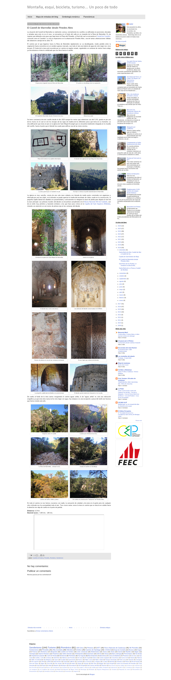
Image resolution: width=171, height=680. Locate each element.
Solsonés (131, 659)
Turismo (52, 647)
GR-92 (99, 654)
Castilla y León (39, 657)
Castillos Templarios (103, 667)
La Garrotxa (88, 661)
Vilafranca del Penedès (68, 657)
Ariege (79, 663)
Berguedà (54, 652)
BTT (98, 648)
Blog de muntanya (124, 363)
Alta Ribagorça (48, 659)
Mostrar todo (139, 420)
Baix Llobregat (116, 654)
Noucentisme (72, 665)
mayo (121, 289)
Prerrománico (128, 654)
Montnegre (83, 669)
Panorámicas (89, 17)
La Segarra (97, 661)
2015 (119, 309)
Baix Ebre (94, 663)
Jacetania (79, 661)
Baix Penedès (33, 667)
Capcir (56, 659)
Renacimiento (136, 669)
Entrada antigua (105, 627)
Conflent (48, 661)
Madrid (59, 669)
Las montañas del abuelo (126, 356)
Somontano (68, 671)
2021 (119, 239)
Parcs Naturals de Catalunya (114, 648)
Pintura (127, 661)
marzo (121, 295)
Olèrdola (70, 650)
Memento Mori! (123, 332)
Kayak (44, 665)
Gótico (79, 650)
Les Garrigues (33, 669)
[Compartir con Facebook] (41, 555)
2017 (119, 304)
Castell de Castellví (103, 36)
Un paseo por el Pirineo (125, 341)
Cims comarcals (82, 652)
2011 (119, 320)
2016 (119, 306)
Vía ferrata (138, 654)
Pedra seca (122, 659)
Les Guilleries (43, 669)
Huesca (80, 659)
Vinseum (104, 665)
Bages (137, 652)
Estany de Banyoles (133, 174)
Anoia (112, 652)
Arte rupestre (35, 661)
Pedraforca (120, 661)
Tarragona (139, 659)
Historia (132, 657)
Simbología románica (71, 17)
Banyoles (41, 667)
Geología (32, 654)
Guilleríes (72, 661)
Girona (106, 654)
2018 (119, 247)
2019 (119, 245)
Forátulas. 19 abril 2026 (124, 358)
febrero (121, 297)
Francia (34, 652)
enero (121, 300)
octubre (121, 276)
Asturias (86, 663)
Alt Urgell (87, 657)
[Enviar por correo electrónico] (35, 555)
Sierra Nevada (59, 671)
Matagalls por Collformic (131, 127)
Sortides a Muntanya (125, 370)
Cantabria (64, 667)
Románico (53, 558)
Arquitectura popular (37, 656)
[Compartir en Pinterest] (43, 555)
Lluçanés (52, 669)
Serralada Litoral (48, 671)
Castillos (94, 667)
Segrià (40, 671)
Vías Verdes (58, 663)
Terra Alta (49, 663)
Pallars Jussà (89, 659)
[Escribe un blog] (37, 555)
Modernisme (95, 652)
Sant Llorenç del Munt (93, 665)
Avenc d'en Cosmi (123, 365)
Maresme (65, 669)
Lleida (49, 665)
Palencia (139, 657)
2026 (119, 226)
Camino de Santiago (93, 650)
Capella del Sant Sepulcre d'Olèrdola (97, 204)
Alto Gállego (121, 665)
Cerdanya (48, 657)
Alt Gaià (66, 663)
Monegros (63, 665)
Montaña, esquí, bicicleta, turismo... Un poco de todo (72, 7)
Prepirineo (56, 654)
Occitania (114, 669)
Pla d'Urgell (82, 665)
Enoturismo (89, 654)
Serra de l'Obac (33, 663)
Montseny (44, 652)
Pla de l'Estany (136, 661)
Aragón (139, 650)
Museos (131, 650)
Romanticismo (33, 671)
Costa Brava (115, 657)
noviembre (122, 273)
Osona (105, 652)
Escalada (63, 659)
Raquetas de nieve (124, 669)
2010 (119, 323)
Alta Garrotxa (112, 665)
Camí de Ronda (52, 656)
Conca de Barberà (114, 656)
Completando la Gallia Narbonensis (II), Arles (134, 143)
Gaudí (65, 661)
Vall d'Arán (57, 657)
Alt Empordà (79, 654)
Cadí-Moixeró (56, 667)
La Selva (105, 661)
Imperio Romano (44, 654)
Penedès (46, 558)
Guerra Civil (124, 657)
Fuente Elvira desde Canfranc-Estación (129, 342)
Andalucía (129, 665)
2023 (119, 234)
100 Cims (79, 648)
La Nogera (137, 667)
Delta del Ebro (57, 661)
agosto (121, 281)
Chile (42, 661)
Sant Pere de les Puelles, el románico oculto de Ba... (127, 264)
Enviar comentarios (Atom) (44, 631)
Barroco (48, 667)
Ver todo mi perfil (121, 41)
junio (121, 287)
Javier (131, 24)
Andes (73, 663)
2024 (119, 231)
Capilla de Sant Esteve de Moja (129, 256)
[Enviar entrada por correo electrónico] (30, 555)
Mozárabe (91, 669)
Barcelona (103, 656)
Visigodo (76, 671)
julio (120, 284)
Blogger (101, 663)
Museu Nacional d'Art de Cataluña (95, 202)
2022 (119, 237)
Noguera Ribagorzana (103, 669)
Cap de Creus (73, 667)
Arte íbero (134, 655)
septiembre (123, 279)
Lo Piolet (121, 389)
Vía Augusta (82, 656)
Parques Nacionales (111, 659)
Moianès (56, 665)
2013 (119, 315)
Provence (126, 656)
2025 (119, 228)
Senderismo (59, 558)
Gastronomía (71, 659)
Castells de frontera (38, 558)
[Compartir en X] (39, 555)
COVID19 (108, 650)
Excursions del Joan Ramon (127, 348)
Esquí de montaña (120, 650)
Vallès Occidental (36, 659)
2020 (119, 242)
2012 (119, 317)
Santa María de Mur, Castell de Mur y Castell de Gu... (130, 253)
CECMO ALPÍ (122, 402)
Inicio (30, 17)
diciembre (122, 250)
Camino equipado (104, 657)
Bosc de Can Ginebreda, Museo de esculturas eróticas (134, 111)
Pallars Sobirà (99, 659)
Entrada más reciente (34, 627)
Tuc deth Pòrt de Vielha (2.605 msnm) (134, 62)
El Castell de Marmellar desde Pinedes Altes (128, 260)
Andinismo (137, 665)
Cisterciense (114, 667)
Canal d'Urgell (110, 663)
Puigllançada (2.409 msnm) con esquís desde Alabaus (133, 191)
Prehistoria (72, 656)
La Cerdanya (128, 667)
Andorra (94, 657)
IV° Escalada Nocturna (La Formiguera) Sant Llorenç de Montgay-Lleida (129, 414)
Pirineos (90, 648)
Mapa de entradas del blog (47, 17)
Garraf (120, 652)
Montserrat (62, 656)
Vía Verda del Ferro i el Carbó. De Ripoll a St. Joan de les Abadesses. (134, 79)
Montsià (112, 661)
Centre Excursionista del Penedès (126, 663)
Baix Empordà (92, 656)
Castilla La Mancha (84, 667)
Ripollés (128, 652)
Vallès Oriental (67, 654)
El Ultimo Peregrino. (124, 411)
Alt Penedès (133, 648)
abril (120, 292)
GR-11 (121, 667)
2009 (119, 325)
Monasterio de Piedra (133, 207)
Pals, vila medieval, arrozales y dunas (133, 95)
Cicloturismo (33, 650)
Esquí (38, 665)
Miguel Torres (74, 669)
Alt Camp (79, 657)
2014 (119, 312)
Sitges (42, 663)
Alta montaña (58, 650)
